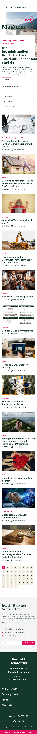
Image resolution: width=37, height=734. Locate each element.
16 (32, 571)
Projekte (6, 699)
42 (7, 587)
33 (3, 583)
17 (3, 575)
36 (15, 583)
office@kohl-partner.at (18, 672)
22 (24, 575)
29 (19, 579)
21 (19, 575)
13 (19, 571)
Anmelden (28, 643)
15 (27, 571)
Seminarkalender (19, 732)
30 (24, 579)
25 (3, 579)
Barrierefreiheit (27, 727)
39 (28, 583)
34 (7, 583)
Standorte (7, 705)
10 (7, 571)
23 (28, 575)
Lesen (6, 79)
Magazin (7, 732)
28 (15, 579)
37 (19, 583)
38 (24, 583)
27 (11, 579)
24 (32, 575)
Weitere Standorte (18, 680)
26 (7, 579)
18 (7, 575)
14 (23, 571)
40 (32, 583)
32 (32, 579)
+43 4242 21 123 (18, 668)
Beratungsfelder (10, 694)
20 (16, 575)
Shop (30, 732)
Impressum (8, 727)
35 (11, 583)
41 (3, 587)
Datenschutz (17, 727)
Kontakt (18, 677)
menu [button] (3, 7)
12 (15, 571)
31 (27, 579)
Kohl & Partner (9, 688)
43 (11, 587)
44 (16, 587)
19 (11, 575)
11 (11, 571)
